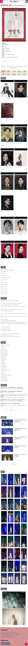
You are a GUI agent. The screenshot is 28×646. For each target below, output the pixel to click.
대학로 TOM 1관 (8, 51)
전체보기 (3, 71)
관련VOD (14, 74)
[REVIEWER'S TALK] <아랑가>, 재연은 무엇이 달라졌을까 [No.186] (13, 399)
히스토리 (24, 74)
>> (19, 464)
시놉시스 (19, 71)
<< (5, 409)
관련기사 (8, 74)
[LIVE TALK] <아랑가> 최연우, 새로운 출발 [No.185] (10, 403)
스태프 (14, 71)
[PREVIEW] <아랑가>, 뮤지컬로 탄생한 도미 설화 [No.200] (11, 391)
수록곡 (3, 74)
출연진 (8, 71)
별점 (24, 71)
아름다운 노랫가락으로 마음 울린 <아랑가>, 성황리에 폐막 (12, 387)
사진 (19, 74)
